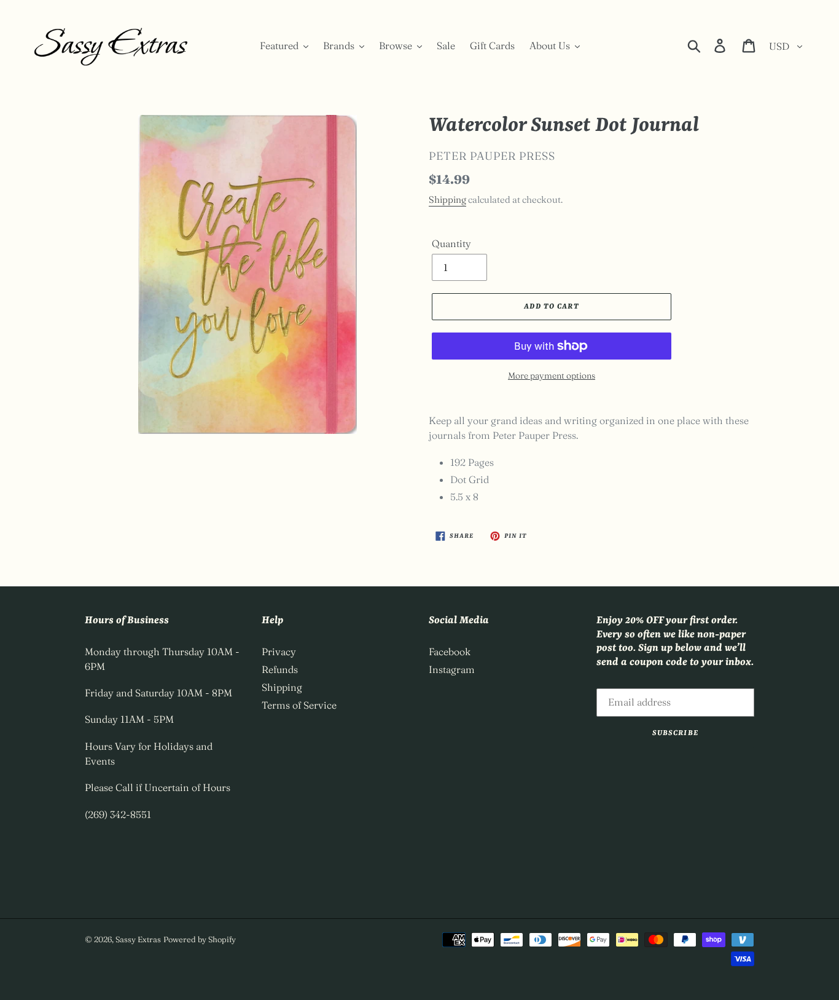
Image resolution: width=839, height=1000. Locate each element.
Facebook (449, 651)
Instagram (452, 669)
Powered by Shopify (199, 939)
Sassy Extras (138, 939)
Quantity (451, 243)
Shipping (447, 199)
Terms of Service (299, 705)
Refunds (280, 669)
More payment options (551, 375)
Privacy (279, 651)
